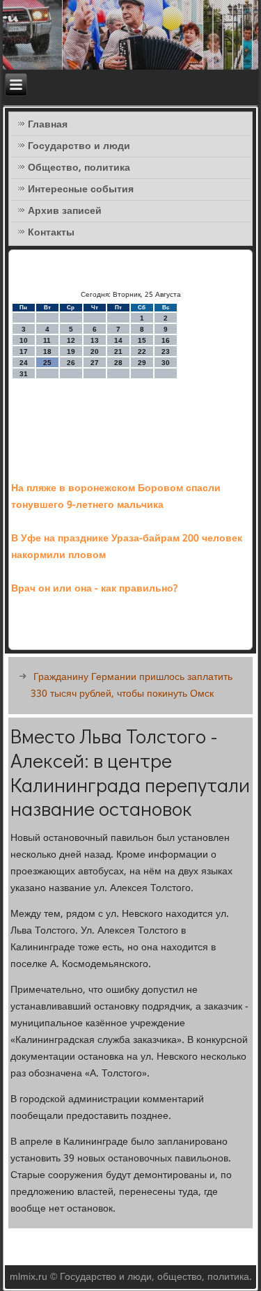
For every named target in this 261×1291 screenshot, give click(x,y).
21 (118, 351)
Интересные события (81, 189)
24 (23, 362)
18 (47, 351)
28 (118, 362)
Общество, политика (79, 168)
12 (71, 340)
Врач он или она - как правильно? (94, 588)
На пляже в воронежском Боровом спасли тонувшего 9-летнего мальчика (116, 496)
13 (94, 340)
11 (47, 340)
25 (47, 362)
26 (71, 362)
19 (71, 351)
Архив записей (65, 211)
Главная (48, 124)
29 (142, 362)
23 (165, 351)
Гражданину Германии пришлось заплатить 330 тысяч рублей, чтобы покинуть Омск (131, 685)
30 (165, 362)
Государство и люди (79, 146)
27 (94, 362)
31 (23, 374)
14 (118, 340)
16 (165, 340)
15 (142, 340)
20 (94, 351)
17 (23, 351)
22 (142, 351)
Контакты (51, 232)
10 (23, 340)
